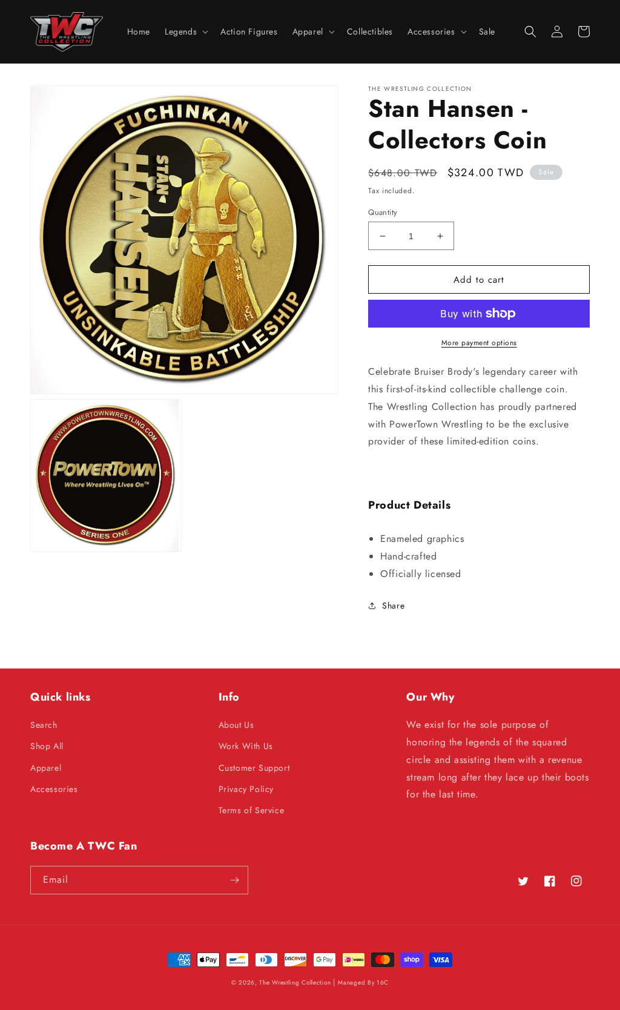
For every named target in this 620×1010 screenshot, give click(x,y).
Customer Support (254, 768)
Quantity (382, 212)
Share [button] (393, 605)
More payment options (479, 342)
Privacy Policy (246, 789)
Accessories (54, 789)
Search (44, 725)
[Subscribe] (234, 880)
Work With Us (246, 746)
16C (383, 982)
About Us (236, 725)
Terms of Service (252, 810)
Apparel (45, 768)
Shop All (47, 746)
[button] (185, 31)
